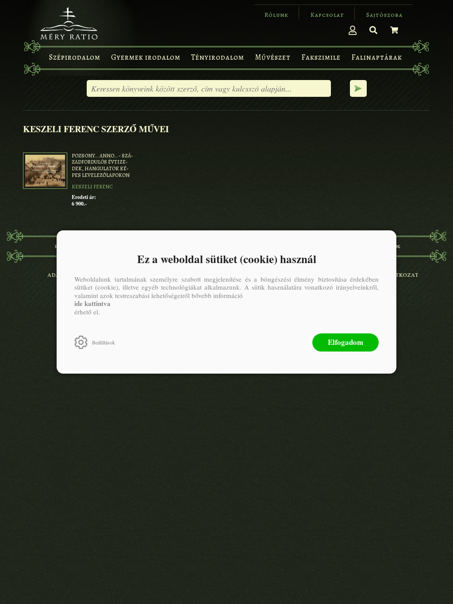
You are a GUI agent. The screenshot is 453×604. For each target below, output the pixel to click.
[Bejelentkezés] (352, 30)
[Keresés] (373, 30)
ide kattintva (92, 303)
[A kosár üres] (394, 30)
